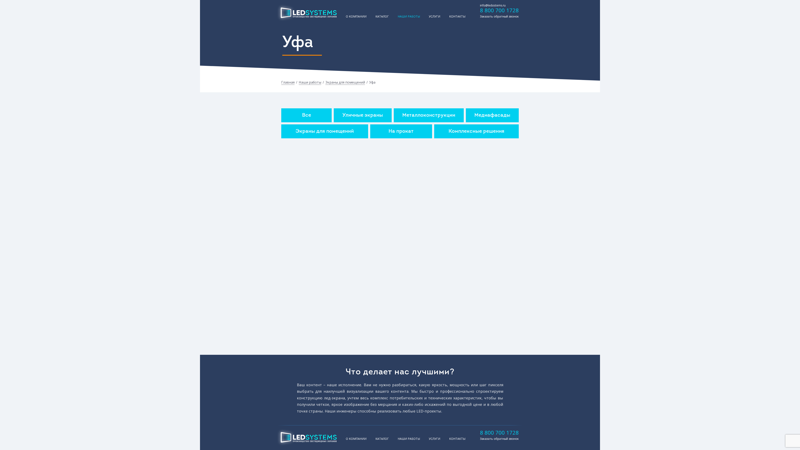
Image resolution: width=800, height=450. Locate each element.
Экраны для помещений (345, 82)
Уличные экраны (362, 115)
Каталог (382, 16)
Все (306, 115)
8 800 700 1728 (499, 10)
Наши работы (409, 16)
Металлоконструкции (428, 115)
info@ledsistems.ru (493, 5)
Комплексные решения (476, 131)
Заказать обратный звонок (499, 16)
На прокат (401, 131)
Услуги (434, 16)
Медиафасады (492, 115)
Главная (288, 82)
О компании (356, 16)
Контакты (457, 16)
